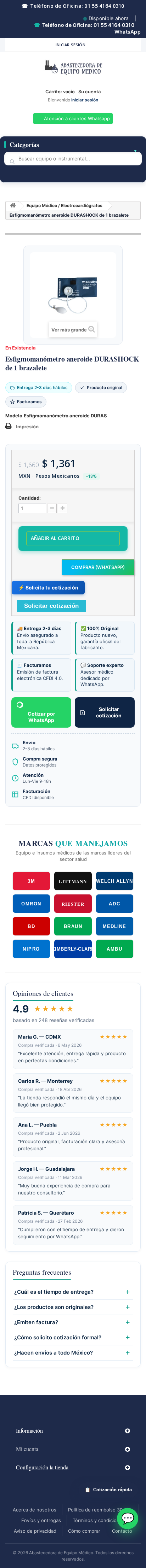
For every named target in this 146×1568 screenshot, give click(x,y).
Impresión (27, 426)
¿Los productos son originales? (54, 1307)
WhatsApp (127, 32)
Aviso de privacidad (35, 1531)
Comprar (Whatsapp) (98, 567)
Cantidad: (29, 498)
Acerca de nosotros (34, 1510)
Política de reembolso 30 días (100, 1510)
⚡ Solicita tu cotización (48, 588)
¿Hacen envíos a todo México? (53, 1353)
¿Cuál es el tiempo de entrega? (54, 1292)
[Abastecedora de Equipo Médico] (73, 69)
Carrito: (60, 91)
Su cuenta (89, 91)
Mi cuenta (27, 1448)
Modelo (13, 415)
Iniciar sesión (70, 44)
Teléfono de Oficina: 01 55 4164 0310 (73, 5)
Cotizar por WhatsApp (41, 717)
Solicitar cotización (109, 712)
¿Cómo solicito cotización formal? (57, 1337)
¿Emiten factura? (36, 1322)
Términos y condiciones (99, 1520)
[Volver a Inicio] (12, 206)
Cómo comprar (84, 1531)
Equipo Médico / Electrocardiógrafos (64, 205)
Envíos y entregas (41, 1520)
